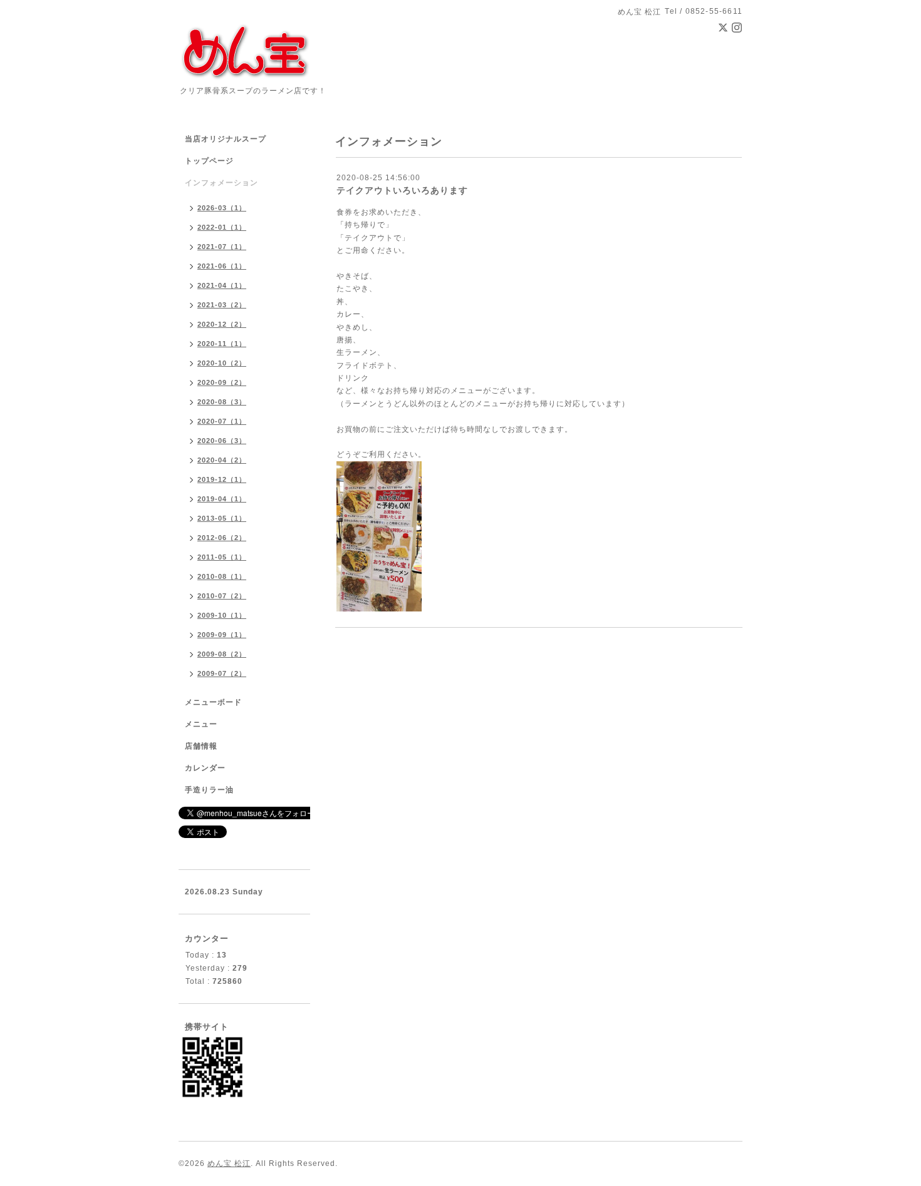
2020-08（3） (221, 402)
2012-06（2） (221, 537)
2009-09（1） (221, 634)
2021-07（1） (221, 246)
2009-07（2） (221, 673)
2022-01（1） (221, 227)
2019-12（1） (221, 479)
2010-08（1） (221, 576)
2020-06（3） (221, 440)
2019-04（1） (221, 499)
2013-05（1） (221, 518)
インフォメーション (221, 182)
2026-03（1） (221, 208)
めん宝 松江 (229, 1163)
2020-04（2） (221, 460)
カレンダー (205, 768)
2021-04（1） (221, 285)
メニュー (201, 724)
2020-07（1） (221, 421)
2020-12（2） (221, 324)
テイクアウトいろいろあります (402, 190)
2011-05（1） (221, 557)
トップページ (209, 160)
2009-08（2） (221, 654)
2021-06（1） (221, 266)
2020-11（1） (221, 343)
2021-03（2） (221, 305)
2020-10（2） (221, 363)
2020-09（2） (221, 382)
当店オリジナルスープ (225, 139)
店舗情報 (201, 746)
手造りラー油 (209, 789)
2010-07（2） (221, 596)
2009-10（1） (221, 615)
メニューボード (213, 702)
